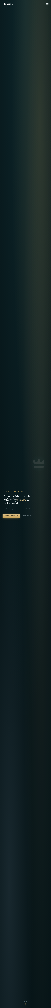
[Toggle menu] (47, 4)
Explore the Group (11, 515)
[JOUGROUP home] (8, 4)
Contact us (27, 515)
